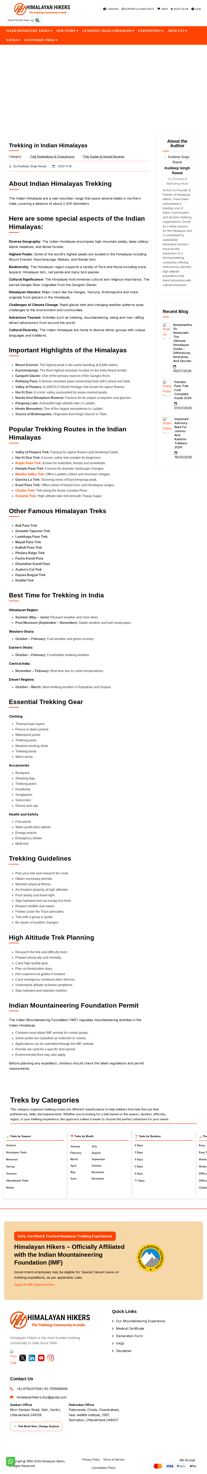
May (72, 1172)
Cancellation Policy (104, 1467)
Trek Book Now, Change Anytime (36, 1426)
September (98, 1159)
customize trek (39, 40)
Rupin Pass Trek (28, 463)
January (75, 1146)
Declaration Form (129, 1336)
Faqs (197, 9)
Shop (164, 9)
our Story (66, 30)
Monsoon (12, 1159)
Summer (11, 1173)
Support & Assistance (139, 9)
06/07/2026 (182, 371)
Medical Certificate (130, 1328)
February (75, 1152)
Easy (202, 1145)
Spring (10, 1166)
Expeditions (150, 30)
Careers (112, 9)
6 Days (139, 1173)
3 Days (139, 1152)
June (73, 1178)
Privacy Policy (91, 1459)
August (96, 1152)
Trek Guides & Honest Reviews (103, 156)
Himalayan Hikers (53, 1461)
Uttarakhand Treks (17, 1180)
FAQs (120, 1343)
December (98, 1178)
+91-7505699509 (55, 1389)
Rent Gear (180, 9)
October (96, 1165)
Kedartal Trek (25, 496)
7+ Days (140, 1180)
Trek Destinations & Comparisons (52, 156)
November (98, 1172)
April (73, 1165)
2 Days (139, 1145)
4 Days (139, 1159)
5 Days (139, 1166)
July (94, 1146)
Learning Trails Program (107, 30)
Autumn (11, 1145)
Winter (10, 1187)
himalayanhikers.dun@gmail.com (42, 1397)
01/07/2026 (183, 408)
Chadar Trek (24, 490)
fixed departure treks (28, 30)
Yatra (12, 40)
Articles (176, 30)
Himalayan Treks (16, 1152)
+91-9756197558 (29, 1389)
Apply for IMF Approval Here (34, 1284)
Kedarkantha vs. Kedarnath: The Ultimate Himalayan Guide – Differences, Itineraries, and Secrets (182, 343)
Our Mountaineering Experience (140, 1321)
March (74, 1159)
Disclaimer (124, 1351)
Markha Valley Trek (29, 474)
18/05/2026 (183, 457)
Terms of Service (114, 1459)
